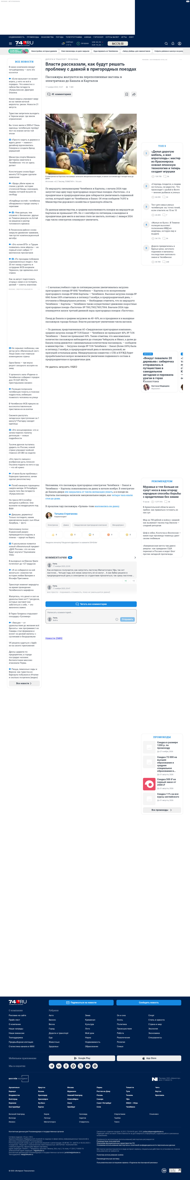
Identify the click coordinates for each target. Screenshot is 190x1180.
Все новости (24, 61)
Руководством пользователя (108, 1141)
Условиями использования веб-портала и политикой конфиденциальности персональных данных (136, 1145)
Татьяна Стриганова (65, 513)
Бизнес (52, 1020)
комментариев (61, 94)
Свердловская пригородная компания (90, 525)
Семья (120, 1046)
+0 (126, 581)
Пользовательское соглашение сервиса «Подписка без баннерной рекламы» (127, 1163)
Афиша (87, 37)
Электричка (53, 525)
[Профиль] (179, 43)
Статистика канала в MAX (21, 1046)
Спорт (151, 1015)
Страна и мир (155, 1024)
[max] (73, 1066)
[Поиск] (166, 43)
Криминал (90, 1020)
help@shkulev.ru (27, 1154)
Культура (89, 1024)
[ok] (66, 1066)
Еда (50, 1037)
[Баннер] (18, 51)
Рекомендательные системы (108, 1159)
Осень (120, 1020)
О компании (15, 1024)
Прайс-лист (14, 1020)
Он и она (121, 1015)
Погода (60, 37)
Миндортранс (118, 525)
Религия (121, 1042)
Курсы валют (112, 37)
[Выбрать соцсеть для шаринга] (134, 94)
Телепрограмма (74, 37)
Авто (51, 1015)
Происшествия (124, 1028)
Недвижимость (17, 37)
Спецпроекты (155, 1037)
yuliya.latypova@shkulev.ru (153, 1132)
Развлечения (123, 1037)
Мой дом (89, 1033)
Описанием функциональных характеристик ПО (116, 1143)
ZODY (131, 37)
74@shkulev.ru (38, 1151)
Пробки (83, 43)
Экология (153, 1028)
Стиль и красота (156, 1020)
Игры (124, 37)
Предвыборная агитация (21, 1042)
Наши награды (16, 1028)
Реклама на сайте (17, 1015)
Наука (88, 1037)
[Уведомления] (173, 43)
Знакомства (47, 37)
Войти (55, 620)
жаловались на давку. (107, 506)
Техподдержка (16, 1037)
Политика (122, 1024)
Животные (54, 1042)
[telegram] (51, 1066)
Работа (120, 1033)
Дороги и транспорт (58, 1033)
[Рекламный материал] (118, 43)
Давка (66, 525)
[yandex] (95, 1066)
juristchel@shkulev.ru (72, 1153)
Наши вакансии (16, 1033)
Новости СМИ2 (53, 638)
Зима (87, 1015)
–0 (133, 581)
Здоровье (53, 1046)
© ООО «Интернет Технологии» (22, 1171)
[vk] (59, 1066)
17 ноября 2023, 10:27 (54, 87)
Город (52, 1028)
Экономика (154, 1033)
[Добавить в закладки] (126, 94)
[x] (80, 1066)
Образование (91, 1046)
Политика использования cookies (110, 1155)
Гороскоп (98, 37)
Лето (87, 1028)
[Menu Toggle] (10, 43)
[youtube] (88, 1066)
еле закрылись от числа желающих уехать (88, 491)
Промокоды (33, 37)
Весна (52, 1024)
